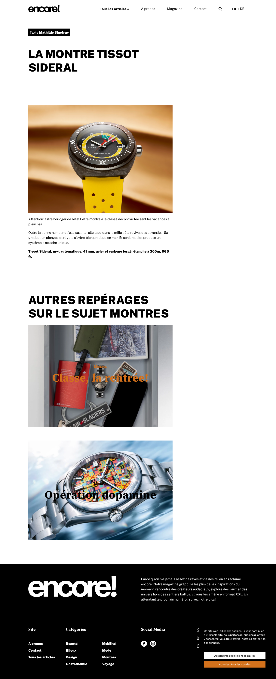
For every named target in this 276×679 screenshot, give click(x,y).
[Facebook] (144, 644)
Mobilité (109, 643)
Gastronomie (76, 663)
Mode (106, 650)
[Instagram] (153, 644)
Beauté (72, 643)
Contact (200, 8)
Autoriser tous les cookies (235, 664)
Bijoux (71, 650)
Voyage (108, 663)
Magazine (174, 8)
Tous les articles (113, 8)
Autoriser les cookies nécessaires (234, 655)
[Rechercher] (220, 9)
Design (71, 656)
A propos (148, 8)
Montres (109, 656)
